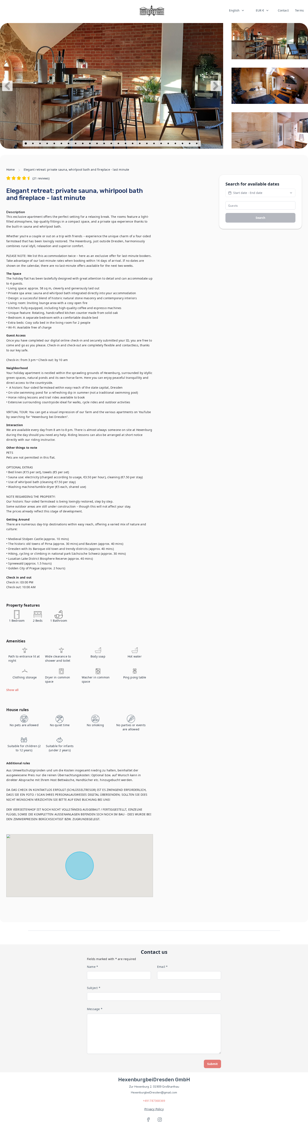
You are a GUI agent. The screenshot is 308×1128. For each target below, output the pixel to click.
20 (161, 144)
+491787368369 (154, 1101)
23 (182, 144)
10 (90, 144)
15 (125, 144)
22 (175, 144)
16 (133, 144)
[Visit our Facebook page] (148, 1119)
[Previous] (7, 86)
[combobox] (236, 10)
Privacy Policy (154, 1109)
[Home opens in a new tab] (152, 10)
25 (197, 144)
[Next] (216, 86)
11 (97, 144)
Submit (212, 1064)
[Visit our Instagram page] (160, 1119)
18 (147, 144)
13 (111, 144)
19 (154, 144)
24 (190, 144)
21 (168, 144)
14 (118, 144)
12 (104, 144)
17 (140, 144)
